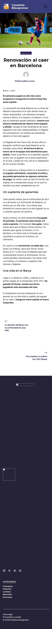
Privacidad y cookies (12, 617)
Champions (8, 586)
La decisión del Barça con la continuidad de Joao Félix (16, 328)
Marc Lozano (29, 81)
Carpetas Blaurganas (20, 6)
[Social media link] (4, 570)
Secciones (7, 597)
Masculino (26, 53)
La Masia (7, 592)
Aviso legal (7, 614)
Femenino (7, 589)
